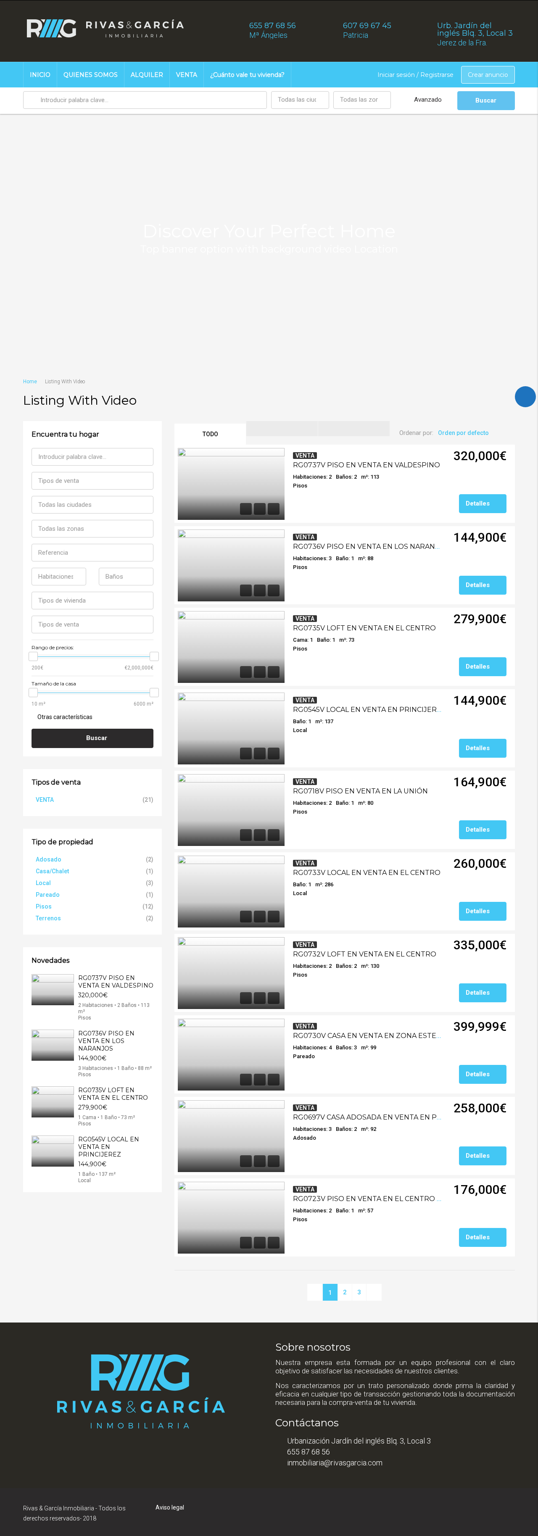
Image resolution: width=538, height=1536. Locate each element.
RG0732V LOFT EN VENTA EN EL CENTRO (364, 954)
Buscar (485, 100)
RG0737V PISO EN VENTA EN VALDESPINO (366, 465)
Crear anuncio (488, 75)
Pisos (44, 906)
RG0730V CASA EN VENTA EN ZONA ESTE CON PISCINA (388, 1036)
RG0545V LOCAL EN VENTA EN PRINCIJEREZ (369, 710)
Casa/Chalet (52, 871)
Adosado (48, 859)
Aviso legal (170, 1507)
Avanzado (428, 99)
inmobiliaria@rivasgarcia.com (334, 1462)
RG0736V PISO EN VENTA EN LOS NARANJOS (370, 547)
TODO (210, 434)
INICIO (40, 75)
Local (43, 883)
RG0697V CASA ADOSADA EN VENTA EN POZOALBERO (387, 1117)
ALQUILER (147, 75)
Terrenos (48, 918)
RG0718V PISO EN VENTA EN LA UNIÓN (360, 791)
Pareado (48, 894)
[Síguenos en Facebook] (525, 396)
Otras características (64, 717)
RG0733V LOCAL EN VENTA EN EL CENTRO (366, 873)
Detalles (478, 503)
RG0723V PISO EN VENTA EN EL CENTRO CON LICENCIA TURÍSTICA (409, 1199)
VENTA (186, 75)
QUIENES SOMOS (90, 75)
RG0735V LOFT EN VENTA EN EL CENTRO (364, 628)
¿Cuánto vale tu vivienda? (247, 75)
